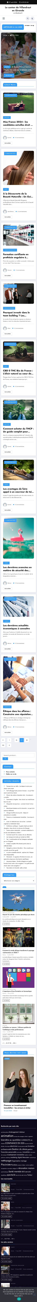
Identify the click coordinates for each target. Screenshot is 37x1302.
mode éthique (32, 1142)
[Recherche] (28, 18)
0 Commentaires (19, 137)
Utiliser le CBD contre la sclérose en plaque (22, 1234)
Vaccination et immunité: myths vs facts (16, 868)
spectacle (11, 1159)
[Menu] (3, 18)
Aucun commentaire (27, 1192)
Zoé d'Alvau (11, 211)
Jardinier (3, 1142)
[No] (34, 1295)
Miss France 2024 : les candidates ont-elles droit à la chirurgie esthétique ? (17, 123)
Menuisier (25, 1142)
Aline (9, 328)
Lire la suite (9, 75)
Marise (9, 583)
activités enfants (4, 1117)
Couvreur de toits (29, 1128)
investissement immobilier (15, 1139)
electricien (13, 1131)
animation (7, 1120)
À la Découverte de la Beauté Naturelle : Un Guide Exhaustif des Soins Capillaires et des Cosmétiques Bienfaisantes (18, 195)
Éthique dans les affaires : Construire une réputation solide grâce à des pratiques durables (18, 713)
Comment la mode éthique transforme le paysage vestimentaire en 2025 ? (18, 951)
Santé (6, 189)
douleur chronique (5, 1131)
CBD (31, 1125)
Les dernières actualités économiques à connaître (16, 627)
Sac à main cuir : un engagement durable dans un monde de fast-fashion (23, 1189)
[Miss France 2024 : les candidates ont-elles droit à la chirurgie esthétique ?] (18, 103)
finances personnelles (22, 1131)
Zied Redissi (16, 1095)
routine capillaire (30, 1149)
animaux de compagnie (19, 1121)
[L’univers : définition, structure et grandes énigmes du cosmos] (18, 56)
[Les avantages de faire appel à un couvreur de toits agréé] (18, 470)
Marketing (7, 706)
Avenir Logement (29, 1121)
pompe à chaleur (21, 1149)
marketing (7, 1142)
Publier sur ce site (11, 774)
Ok (19, 1299)
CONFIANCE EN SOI (14, 1127)
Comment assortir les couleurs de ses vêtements (19, 835)
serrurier (28, 1156)
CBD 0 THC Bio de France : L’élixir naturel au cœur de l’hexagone (18, 372)
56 (16, 740)
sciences (11, 67)
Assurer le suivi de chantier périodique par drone (18, 915)
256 (14, 1043)
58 (27, 740)
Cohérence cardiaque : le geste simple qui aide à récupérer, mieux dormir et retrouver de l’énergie (18, 1091)
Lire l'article (6, 924)
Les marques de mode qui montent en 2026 (18, 837)
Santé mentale (15, 1156)
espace (6, 67)
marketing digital (16, 1142)
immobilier (26, 1137)
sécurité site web (19, 1160)
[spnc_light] (32, 18)
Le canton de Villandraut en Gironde (18, 9)
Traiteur (29, 1159)
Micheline (8, 35)
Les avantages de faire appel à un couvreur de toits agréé (18, 490)
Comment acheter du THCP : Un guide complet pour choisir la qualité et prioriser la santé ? (18, 430)
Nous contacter (10, 772)
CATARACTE (25, 1125)
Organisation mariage (19, 1145)
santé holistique (4, 1156)
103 (3, 745)
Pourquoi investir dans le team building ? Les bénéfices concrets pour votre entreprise (16, 314)
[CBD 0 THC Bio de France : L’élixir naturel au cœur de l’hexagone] (18, 351)
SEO (23, 1156)
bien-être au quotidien (11, 1124)
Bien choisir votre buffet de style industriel (22, 1270)
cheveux (3, 1128)
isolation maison (28, 1139)
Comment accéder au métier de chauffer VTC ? (23, 1252)
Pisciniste (6, 1149)
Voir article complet (6, 1183)
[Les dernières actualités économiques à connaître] (18, 606)
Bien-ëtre (7, 117)
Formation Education (18, 64)
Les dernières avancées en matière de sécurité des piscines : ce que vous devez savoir (17, 569)
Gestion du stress (19, 1133)
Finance (7, 621)
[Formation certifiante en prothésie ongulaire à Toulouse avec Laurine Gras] (18, 235)
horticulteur (19, 1137)
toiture (25, 1160)
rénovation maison (26, 1152)
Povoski (10, 270)
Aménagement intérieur (17, 1117)
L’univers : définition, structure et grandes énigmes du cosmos (16, 71)
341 (12, 1223)
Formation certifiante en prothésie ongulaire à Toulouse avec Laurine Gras (18, 256)
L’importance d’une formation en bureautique (17, 991)
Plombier (14, 1149)
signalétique (4, 1160)
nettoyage (6, 1145)
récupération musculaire (6, 1153)
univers (17, 67)
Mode (4, 948)
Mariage (13, 1168)
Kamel (9, 137)
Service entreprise (9, 308)
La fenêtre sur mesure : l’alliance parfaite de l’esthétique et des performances (17, 1028)
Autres (7, 64)
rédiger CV (15, 1153)
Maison (6, 484)
